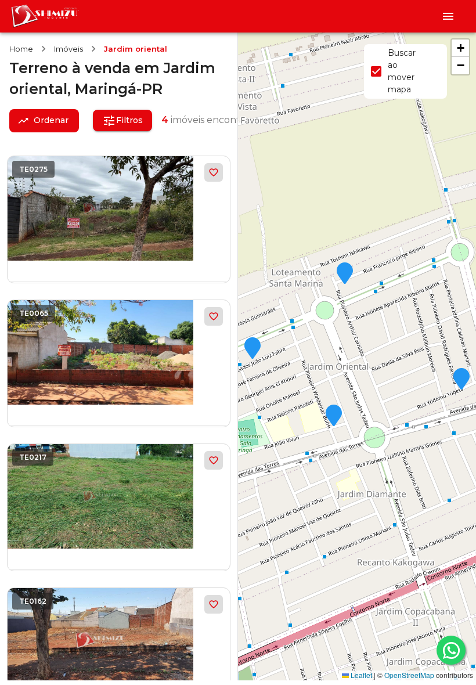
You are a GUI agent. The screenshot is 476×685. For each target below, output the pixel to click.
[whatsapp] (451, 650)
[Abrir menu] (448, 16)
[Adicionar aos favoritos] (213, 172)
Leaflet (360, 675)
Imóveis (68, 48)
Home (21, 48)
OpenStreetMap (409, 675)
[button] (461, 379)
